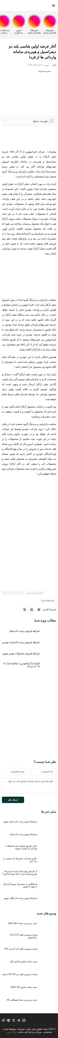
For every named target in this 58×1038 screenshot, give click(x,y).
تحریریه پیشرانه (45, 71)
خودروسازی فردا (47, 600)
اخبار (54, 65)
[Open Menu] (53, 6)
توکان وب (11, 1032)
